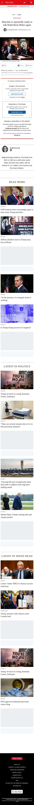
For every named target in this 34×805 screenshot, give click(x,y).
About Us (17, 764)
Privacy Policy (17, 772)
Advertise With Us (17, 778)
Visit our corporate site (22, 799)
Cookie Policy (17, 775)
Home (13, 14)
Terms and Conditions (17, 770)
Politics (19, 14)
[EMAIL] (11, 150)
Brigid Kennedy (13, 29)
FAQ (17, 780)
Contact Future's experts (17, 767)
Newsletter (30, 65)
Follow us (22, 65)
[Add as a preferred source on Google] (17, 792)
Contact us (17, 135)
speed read (17, 18)
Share (5, 65)
